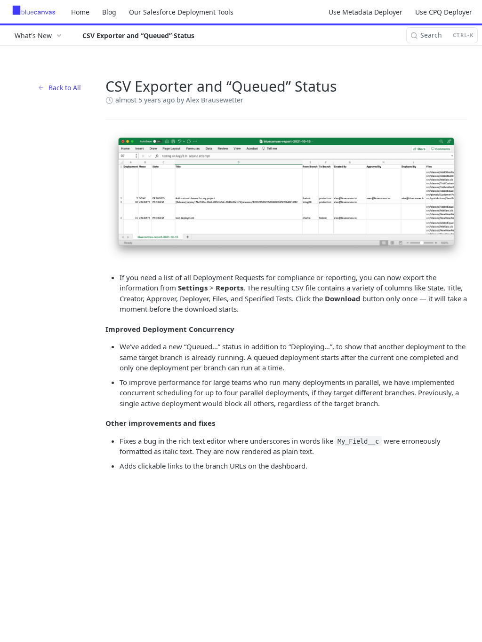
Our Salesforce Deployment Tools (181, 12)
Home (80, 12)
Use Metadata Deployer (365, 12)
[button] (286, 195)
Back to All (64, 87)
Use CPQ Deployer (443, 12)
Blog (109, 12)
